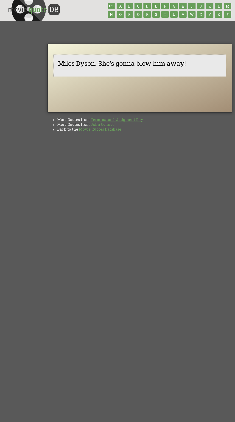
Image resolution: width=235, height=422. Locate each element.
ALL (111, 6)
